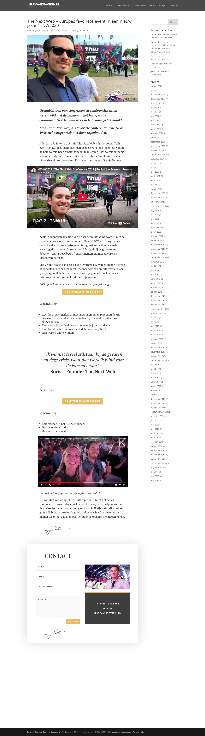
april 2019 (155, 279)
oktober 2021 (157, 150)
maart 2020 (156, 231)
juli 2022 (155, 111)
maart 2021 (156, 180)
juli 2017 (155, 369)
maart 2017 (156, 386)
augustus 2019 (157, 261)
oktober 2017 (157, 356)
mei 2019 (155, 274)
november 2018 (158, 300)
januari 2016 (156, 446)
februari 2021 (157, 184)
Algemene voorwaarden (121, 732)
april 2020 (155, 227)
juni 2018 (155, 321)
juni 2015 (155, 476)
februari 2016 (157, 442)
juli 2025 (155, 90)
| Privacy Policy (138, 732)
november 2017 (158, 351)
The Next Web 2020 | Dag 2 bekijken (83, 401)
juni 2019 (155, 270)
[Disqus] (82, 677)
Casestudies (140, 6)
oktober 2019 (157, 253)
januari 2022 (156, 137)
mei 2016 (155, 429)
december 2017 (158, 347)
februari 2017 (157, 390)
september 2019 (158, 257)
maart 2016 (156, 437)
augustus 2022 (157, 107)
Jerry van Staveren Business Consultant (43, 732)
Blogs (162, 6)
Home (109, 6)
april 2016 (155, 433)
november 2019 (158, 249)
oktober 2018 (157, 304)
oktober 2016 (157, 407)
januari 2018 (156, 343)
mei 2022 (155, 120)
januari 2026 (156, 86)
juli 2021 (155, 163)
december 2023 (158, 99)
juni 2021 (155, 167)
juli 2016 (155, 420)
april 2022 (155, 124)
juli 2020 (155, 214)
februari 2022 (157, 133)
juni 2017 (155, 373)
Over (153, 6)
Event (64, 30)
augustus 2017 (157, 364)
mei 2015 (155, 480)
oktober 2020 (157, 201)
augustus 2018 (157, 313)
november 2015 (158, 454)
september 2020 (158, 206)
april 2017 (155, 382)
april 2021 (155, 176)
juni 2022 (155, 116)
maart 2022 (156, 129)
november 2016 (158, 403)
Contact (173, 6)
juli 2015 (155, 471)
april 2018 (155, 330)
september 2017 (158, 360)
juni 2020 (155, 219)
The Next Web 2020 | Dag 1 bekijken (82, 292)
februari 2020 (157, 236)
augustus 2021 (157, 159)
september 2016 (158, 411)
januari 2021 (156, 189)
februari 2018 (157, 339)
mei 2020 (155, 223)
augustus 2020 (157, 210)
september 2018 (158, 309)
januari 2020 (156, 240)
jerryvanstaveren (40, 30)
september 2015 (158, 463)
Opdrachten (122, 6)
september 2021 (158, 154)
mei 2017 (155, 377)
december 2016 (158, 399)
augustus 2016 (157, 416)
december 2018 (158, 296)
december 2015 (158, 450)
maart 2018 (156, 334)
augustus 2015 (157, 467)
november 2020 (158, 197)
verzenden (73, 621)
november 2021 (158, 146)
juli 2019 (155, 266)
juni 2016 (155, 424)
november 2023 (158, 103)
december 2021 (158, 141)
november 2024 (158, 94)
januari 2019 (156, 291)
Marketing (73, 30)
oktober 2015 (157, 459)
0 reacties (84, 30)
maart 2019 (156, 283)
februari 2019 (157, 287)
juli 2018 (155, 317)
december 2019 (158, 244)
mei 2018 (155, 326)
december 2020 (158, 193)
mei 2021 (155, 171)
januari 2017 (156, 394)
